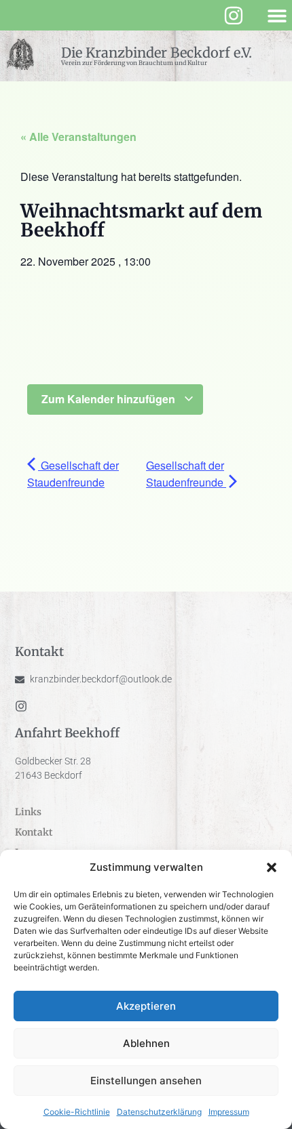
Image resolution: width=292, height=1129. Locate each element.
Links (28, 812)
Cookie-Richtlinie (76, 1112)
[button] (271, 867)
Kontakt (34, 832)
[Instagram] (233, 15)
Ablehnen (146, 1043)
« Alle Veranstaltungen (78, 136)
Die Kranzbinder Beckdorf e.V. (156, 52)
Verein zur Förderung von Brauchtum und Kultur (134, 62)
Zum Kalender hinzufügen (109, 399)
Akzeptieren (146, 1006)
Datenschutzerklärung (159, 1112)
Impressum (228, 1112)
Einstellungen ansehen (146, 1080)
